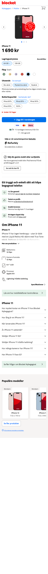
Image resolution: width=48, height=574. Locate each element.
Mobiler (16, 8)
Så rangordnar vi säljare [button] (13, 147)
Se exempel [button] (16, 81)
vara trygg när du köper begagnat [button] (27, 194)
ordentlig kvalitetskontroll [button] (23, 202)
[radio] (7, 63)
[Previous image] (4, 27)
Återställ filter (41, 59)
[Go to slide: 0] (21, 41)
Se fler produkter (11, 423)
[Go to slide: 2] (26, 41)
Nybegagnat (6, 8)
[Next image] (44, 27)
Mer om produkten (9, 243)
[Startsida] (9, 2)
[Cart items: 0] (43, 8)
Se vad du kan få (12, 168)
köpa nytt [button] (22, 217)
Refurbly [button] (32, 139)
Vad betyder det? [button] (24, 97)
